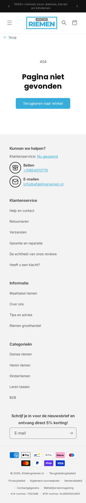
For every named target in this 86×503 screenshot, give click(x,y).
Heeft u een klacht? (25, 265)
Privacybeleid (17, 480)
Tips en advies (21, 315)
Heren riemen (20, 365)
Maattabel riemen (23, 293)
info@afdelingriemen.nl (43, 184)
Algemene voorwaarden (45, 480)
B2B (13, 397)
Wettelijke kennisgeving (59, 488)
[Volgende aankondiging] (77, 6)
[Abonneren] (71, 433)
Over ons (17, 304)
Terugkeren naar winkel (43, 103)
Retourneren (19, 221)
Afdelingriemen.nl (33, 473)
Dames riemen (21, 354)
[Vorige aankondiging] (9, 6)
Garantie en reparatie (26, 243)
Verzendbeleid (73, 480)
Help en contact (22, 210)
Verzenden (18, 232)
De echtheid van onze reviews (33, 254)
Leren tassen (20, 387)
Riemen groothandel (25, 326)
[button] (9, 22)
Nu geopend (47, 156)
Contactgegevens (28, 488)
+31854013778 (35, 170)
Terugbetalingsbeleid (62, 473)
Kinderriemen (20, 376)
